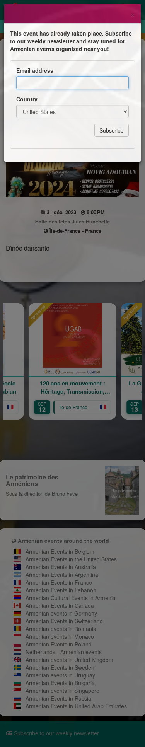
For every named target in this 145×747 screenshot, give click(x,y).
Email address (34, 70)
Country (27, 99)
